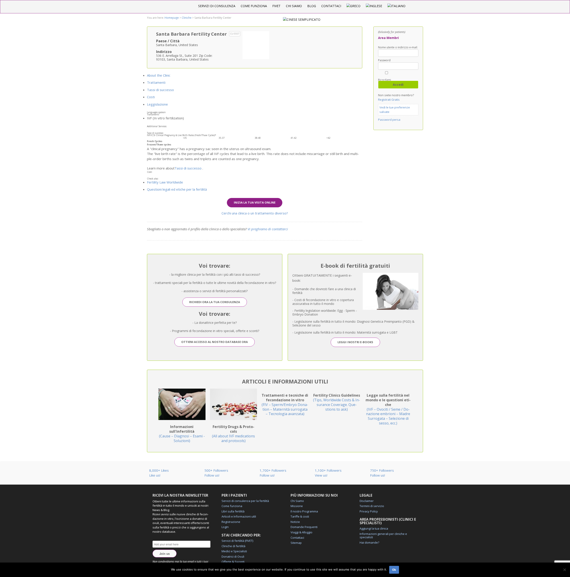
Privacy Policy (369, 511)
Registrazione (231, 522)
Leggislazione (157, 104)
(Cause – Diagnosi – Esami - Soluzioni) (182, 433)
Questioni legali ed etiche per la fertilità (177, 189)
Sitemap (296, 543)
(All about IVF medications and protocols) (233, 433)
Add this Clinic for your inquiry (255, 44)
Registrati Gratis (389, 100)
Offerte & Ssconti (233, 562)
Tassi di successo (160, 90)
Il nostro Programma (304, 511)
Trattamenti (156, 82)
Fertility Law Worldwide (165, 182)
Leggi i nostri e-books (355, 342)
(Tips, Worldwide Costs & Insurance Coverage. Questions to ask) (336, 402)
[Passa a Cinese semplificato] (302, 19)
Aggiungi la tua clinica (374, 528)
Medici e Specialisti (234, 551)
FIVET (276, 6)
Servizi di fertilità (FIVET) (237, 541)
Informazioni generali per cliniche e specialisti (383, 535)
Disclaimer (367, 501)
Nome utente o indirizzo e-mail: (398, 47)
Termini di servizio (372, 506)
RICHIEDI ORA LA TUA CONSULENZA (214, 302)
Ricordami (384, 79)
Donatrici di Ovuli (233, 557)
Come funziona (254, 6)
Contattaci (331, 6)
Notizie (295, 522)
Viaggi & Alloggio (301, 532)
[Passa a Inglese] (374, 6)
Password (384, 60)
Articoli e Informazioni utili (239, 516)
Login (225, 527)
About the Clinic (158, 75)
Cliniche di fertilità (233, 546)
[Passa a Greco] (353, 6)
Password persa (389, 120)
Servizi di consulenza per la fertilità (245, 501)
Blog (311, 6)
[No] (564, 569)
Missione (297, 506)
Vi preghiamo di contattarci (268, 229)
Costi (151, 97)
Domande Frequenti (304, 527)
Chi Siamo (294, 6)
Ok (394, 569)
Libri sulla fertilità (233, 511)
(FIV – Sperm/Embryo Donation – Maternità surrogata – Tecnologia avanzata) (285, 404)
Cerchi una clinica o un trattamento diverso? (255, 213)
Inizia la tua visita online (254, 202)
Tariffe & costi (300, 516)
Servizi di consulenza (216, 6)
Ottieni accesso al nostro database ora (214, 342)
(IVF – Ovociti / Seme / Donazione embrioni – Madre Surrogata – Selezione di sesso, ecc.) (388, 409)
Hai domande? (369, 542)
